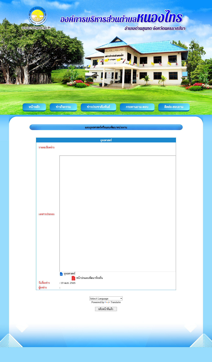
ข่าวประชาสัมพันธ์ (98, 107)
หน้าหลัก (34, 107)
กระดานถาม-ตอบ (137, 107)
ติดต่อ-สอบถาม (173, 107)
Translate (116, 302)
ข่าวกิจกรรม (63, 107)
